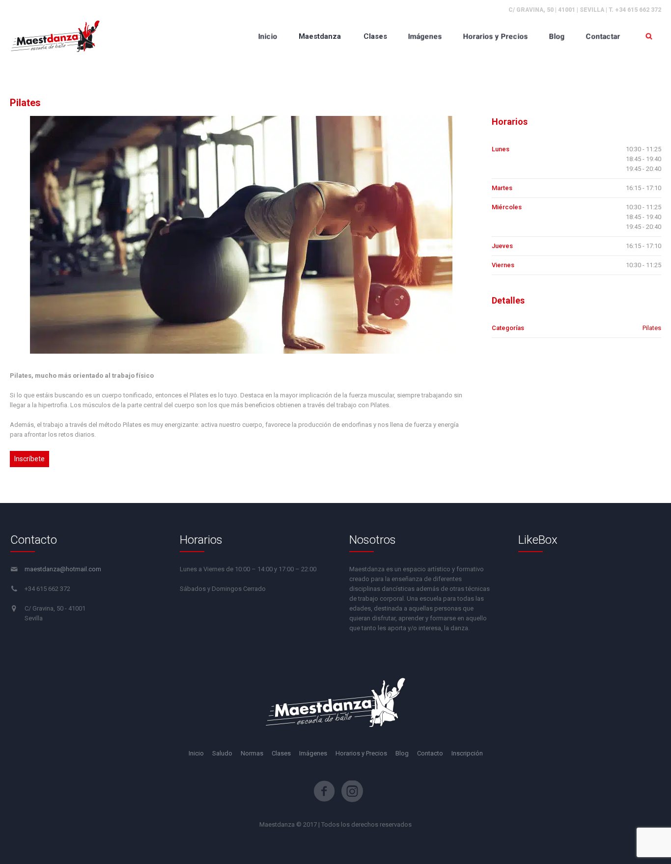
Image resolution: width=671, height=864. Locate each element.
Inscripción (467, 753)
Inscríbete (29, 459)
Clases (281, 753)
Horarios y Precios (361, 753)
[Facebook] (324, 791)
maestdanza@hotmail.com (63, 569)
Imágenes (313, 753)
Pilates (652, 328)
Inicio (196, 753)
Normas (252, 753)
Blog (402, 753)
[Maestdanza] (55, 36)
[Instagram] (352, 791)
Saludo (222, 753)
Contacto (430, 753)
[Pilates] (241, 235)
